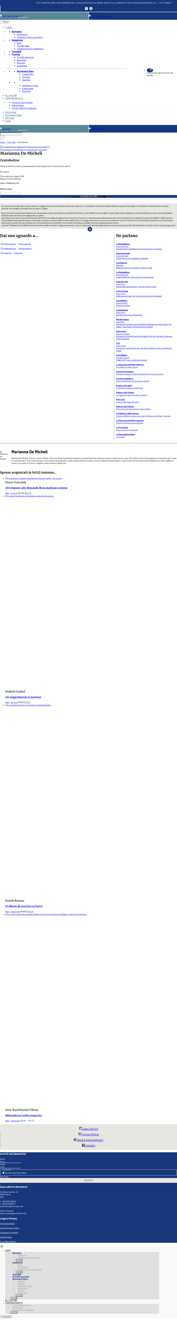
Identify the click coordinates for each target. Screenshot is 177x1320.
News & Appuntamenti (90, 1139)
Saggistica (17, 1262)
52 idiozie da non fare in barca (24, 906)
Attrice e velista (123, 303)
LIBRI (8, 1250)
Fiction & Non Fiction (21, 1305)
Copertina (17, 253)
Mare (7, 493)
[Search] (2, 137)
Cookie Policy (6, 1237)
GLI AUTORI (11, 1300)
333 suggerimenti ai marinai (23, 697)
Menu (5, 21)
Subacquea (22, 1288)
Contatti (90, 1145)
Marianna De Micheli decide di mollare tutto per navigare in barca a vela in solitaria (144, 335)
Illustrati (21, 1281)
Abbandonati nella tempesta (23, 1115)
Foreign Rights (90, 1134)
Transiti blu (15, 911)
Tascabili (16, 1274)
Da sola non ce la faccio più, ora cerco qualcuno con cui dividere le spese (144, 347)
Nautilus (21, 1283)
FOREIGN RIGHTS (14, 1302)
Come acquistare (7, 1223)
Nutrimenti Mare (20, 1279)
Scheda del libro (25, 248)
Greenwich (22, 1255)
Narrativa (16, 1253)
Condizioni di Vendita (9, 1232)
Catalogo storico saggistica (30, 1269)
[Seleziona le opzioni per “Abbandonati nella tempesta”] (174, 3)
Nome (2, 1159)
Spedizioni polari (25, 1286)
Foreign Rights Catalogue (23, 1309)
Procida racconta (20, 1276)
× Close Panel (6, 1317)
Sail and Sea (17, 1307)
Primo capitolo (24, 244)
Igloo (20, 1264)
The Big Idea (23, 1267)
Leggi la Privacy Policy (9, 1228)
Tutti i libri (11, 142)
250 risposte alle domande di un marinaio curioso (36, 487)
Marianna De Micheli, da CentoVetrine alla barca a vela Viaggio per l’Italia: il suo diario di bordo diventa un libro (143, 323)
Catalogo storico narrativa (29, 1257)
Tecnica (13, 493)
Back (20, 1260)
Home (2, 142)
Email (2, 1164)
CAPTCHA (4, 1177)
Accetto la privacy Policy (15, 1173)
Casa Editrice (90, 1128)
